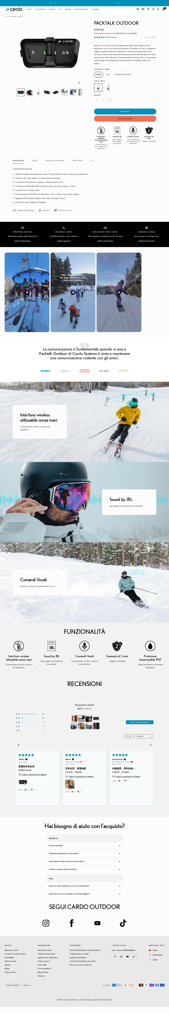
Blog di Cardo (43, 972)
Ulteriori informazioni (22, 241)
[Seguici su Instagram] (121, 956)
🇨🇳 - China (153, 950)
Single (98, 74)
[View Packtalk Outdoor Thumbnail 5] (56, 92)
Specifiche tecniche (55, 161)
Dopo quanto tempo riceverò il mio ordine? (66, 861)
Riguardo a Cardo (11, 950)
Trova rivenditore (44, 968)
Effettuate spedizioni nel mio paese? (64, 853)
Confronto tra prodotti (46, 954)
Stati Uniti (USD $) (12, 985)
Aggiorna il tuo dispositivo (48, 957)
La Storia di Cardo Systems (15, 954)
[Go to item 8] (96, 726)
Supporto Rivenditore (78, 957)
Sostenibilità (9, 957)
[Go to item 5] (74, 726)
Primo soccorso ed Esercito (81, 965)
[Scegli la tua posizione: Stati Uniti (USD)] (138, 9)
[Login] (158, 9)
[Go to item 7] (88, 726)
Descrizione (18, 161)
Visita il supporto (63, 241)
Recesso (41, 976)
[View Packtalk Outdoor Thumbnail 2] (29, 92)
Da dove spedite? (56, 845)
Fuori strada (40, 9)
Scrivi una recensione (139, 722)
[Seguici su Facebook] (115, 956)
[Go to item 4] (96, 718)
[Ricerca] (153, 9)
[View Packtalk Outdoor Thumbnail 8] (82, 92)
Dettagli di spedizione (25, 210)
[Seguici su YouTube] (127, 956)
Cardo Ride (42, 965)
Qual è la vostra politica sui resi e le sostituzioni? (69, 886)
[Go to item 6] (81, 726)
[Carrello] (163, 9)
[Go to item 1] (74, 718)
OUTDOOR (52, 9)
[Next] (150, 745)
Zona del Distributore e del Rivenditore (85, 950)
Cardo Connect (44, 961)
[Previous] (19, 745)
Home (7, 16)
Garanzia (46, 210)
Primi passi (77, 161)
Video (35, 161)
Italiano (26, 985)
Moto (30, 9)
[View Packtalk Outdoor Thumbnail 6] (64, 92)
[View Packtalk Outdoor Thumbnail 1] (21, 92)
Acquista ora (125, 119)
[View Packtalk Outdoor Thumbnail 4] (47, 92)
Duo (107, 74)
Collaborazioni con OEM (79, 954)
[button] (99, 37)
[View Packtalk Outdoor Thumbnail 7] (73, 92)
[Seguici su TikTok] (134, 956)
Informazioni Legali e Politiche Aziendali (96, 1000)
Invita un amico (10, 972)
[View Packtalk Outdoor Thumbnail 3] (38, 92)
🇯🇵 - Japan (153, 959)
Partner (68, 9)
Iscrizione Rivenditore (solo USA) (83, 961)
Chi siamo (95, 9)
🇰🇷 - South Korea (155, 955)
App (60, 9)
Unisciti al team (11, 961)
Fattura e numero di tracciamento (63, 869)
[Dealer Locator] (148, 9)
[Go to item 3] (88, 718)
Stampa (8, 965)
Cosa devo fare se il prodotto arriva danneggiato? (69, 894)
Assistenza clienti (81, 9)
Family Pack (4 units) (123, 74)
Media (7, 968)
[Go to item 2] (81, 718)
